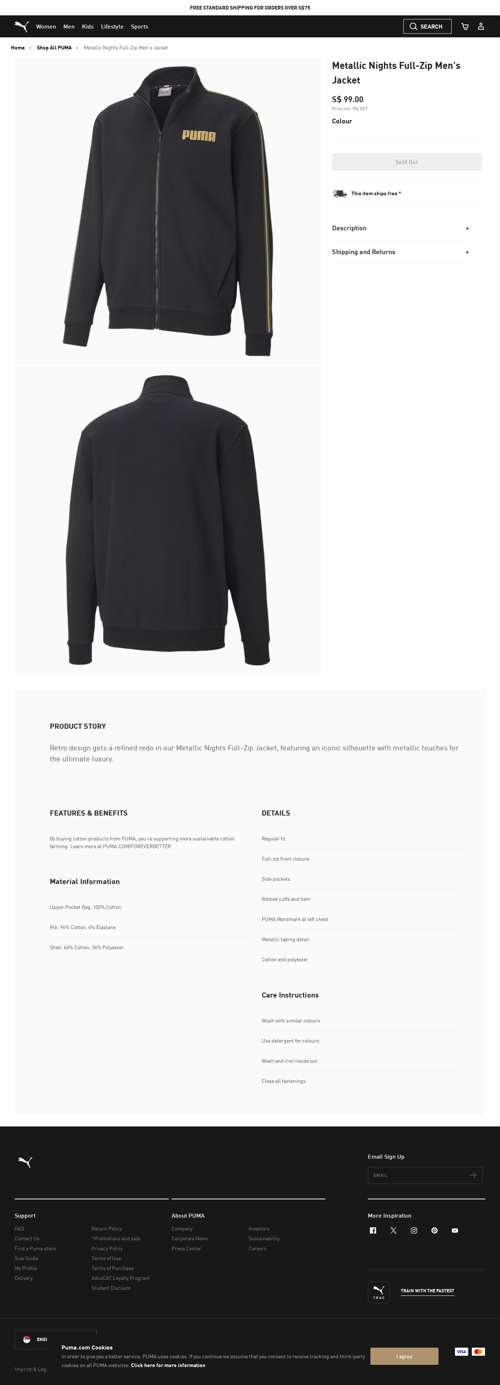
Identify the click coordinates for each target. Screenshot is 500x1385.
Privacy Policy (107, 1248)
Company (182, 1228)
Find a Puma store (35, 1248)
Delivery (24, 1278)
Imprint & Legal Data (38, 1369)
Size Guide (26, 1258)
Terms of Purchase (113, 1268)
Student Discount (111, 1288)
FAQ (19, 1228)
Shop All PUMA (54, 48)
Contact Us (27, 1238)
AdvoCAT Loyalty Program (121, 1278)
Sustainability (264, 1238)
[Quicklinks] (481, 26)
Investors (259, 1228)
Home (18, 48)
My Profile (26, 1268)
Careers (257, 1248)
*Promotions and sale (116, 1238)
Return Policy (107, 1228)
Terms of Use (106, 1258)
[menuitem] (46, 26)
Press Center (186, 1248)
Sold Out (407, 162)
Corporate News (190, 1238)
